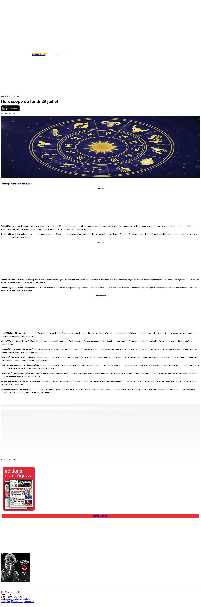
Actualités (14, 96)
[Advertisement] (100, 75)
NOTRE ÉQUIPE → (8, 600)
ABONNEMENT (29, 602)
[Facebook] (24, 398)
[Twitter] (32, 398)
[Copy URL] (41, 398)
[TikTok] (19, 588)
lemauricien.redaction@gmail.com (18, 599)
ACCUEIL (4, 96)
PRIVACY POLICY (17, 602)
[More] (49, 398)
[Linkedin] (13, 588)
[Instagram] (8, 588)
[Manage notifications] (6, 601)
